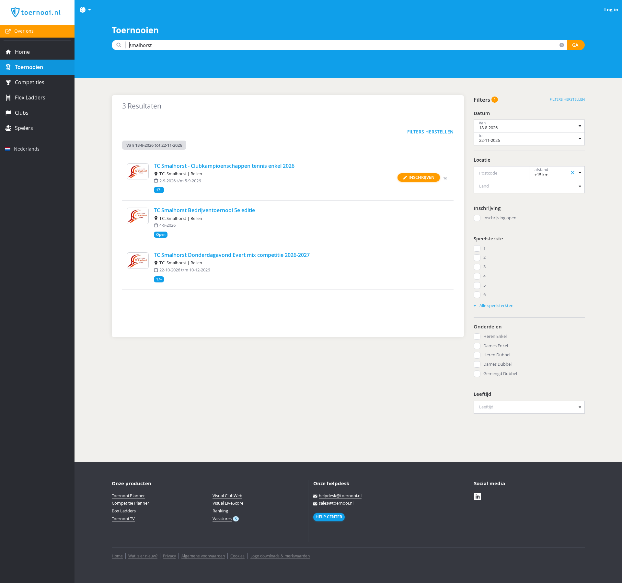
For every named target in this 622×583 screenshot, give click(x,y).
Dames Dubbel (497, 364)
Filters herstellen (430, 132)
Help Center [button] (329, 517)
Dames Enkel (495, 346)
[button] (418, 177)
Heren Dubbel (496, 355)
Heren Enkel (495, 336)
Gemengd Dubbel (500, 373)
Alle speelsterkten (495, 305)
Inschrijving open (499, 218)
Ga (575, 45)
